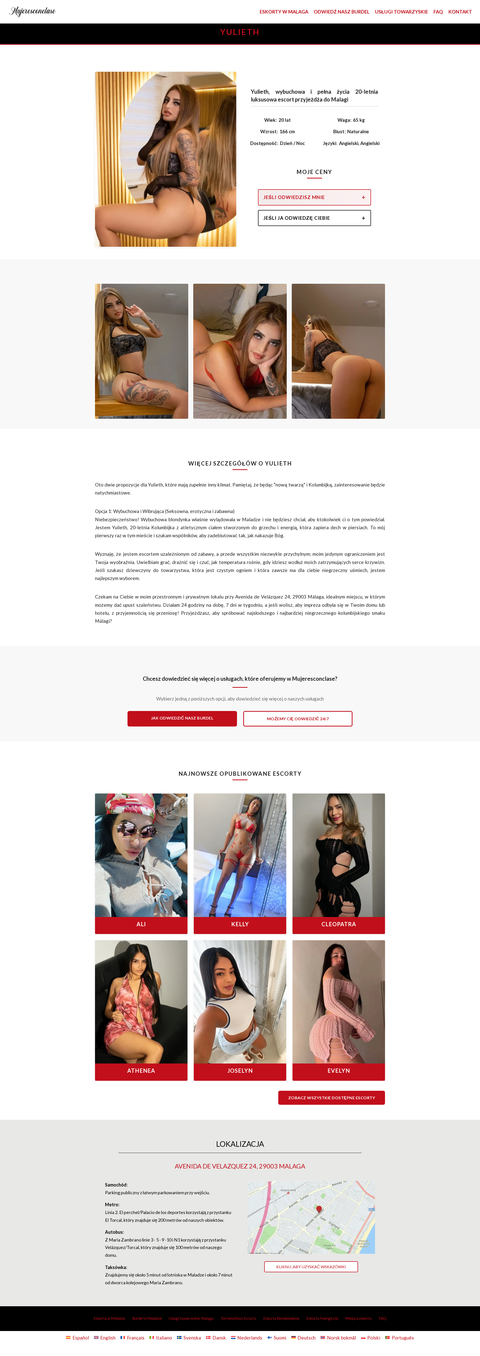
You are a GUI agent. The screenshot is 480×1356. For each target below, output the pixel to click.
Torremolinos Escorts (238, 1318)
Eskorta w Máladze (109, 1318)
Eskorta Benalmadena (281, 1318)
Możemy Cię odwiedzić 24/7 (298, 718)
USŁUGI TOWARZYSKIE (401, 12)
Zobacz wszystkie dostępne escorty (331, 1097)
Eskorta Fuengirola (322, 1318)
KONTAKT (460, 12)
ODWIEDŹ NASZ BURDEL (342, 12)
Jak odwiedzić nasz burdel (182, 718)
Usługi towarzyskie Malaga (191, 1318)
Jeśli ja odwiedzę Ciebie (297, 218)
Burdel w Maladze (147, 1318)
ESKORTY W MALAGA (284, 12)
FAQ (438, 12)
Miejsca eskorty (358, 1318)
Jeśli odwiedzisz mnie (294, 197)
